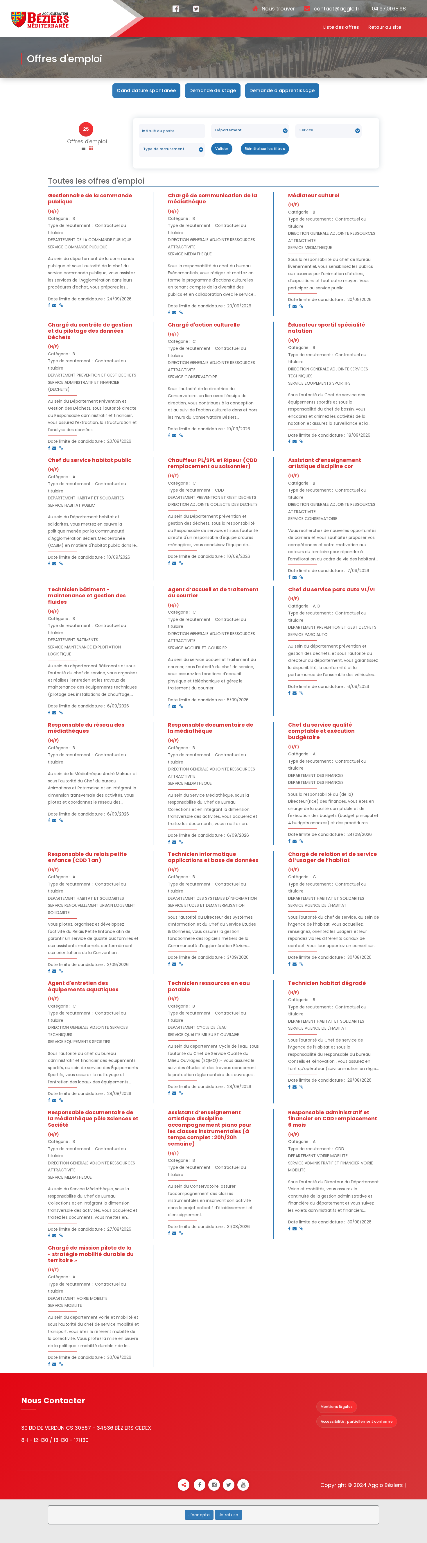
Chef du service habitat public (89, 460)
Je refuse (228, 1515)
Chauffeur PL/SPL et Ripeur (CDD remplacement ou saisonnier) (212, 463)
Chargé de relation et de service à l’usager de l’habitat (332, 857)
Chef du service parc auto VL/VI (331, 589)
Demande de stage (212, 90)
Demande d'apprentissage (282, 90)
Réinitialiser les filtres (265, 148)
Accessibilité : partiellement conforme (357, 1421)
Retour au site (384, 27)
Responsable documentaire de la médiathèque (210, 728)
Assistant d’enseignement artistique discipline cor (324, 463)
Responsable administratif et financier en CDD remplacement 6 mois (332, 1118)
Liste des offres (341, 27)
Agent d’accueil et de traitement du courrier (213, 592)
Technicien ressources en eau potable (209, 986)
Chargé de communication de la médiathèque (212, 198)
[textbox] (249, 130)
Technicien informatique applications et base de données (213, 857)
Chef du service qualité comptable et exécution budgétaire (321, 731)
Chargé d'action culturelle (204, 324)
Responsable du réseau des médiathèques (86, 728)
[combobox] (250, 131)
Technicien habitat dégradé (327, 983)
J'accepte (199, 1515)
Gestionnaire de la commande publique (90, 198)
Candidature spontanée (146, 90)
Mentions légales (337, 1406)
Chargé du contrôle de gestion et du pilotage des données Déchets (90, 331)
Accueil (233, 58)
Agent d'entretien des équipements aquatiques (83, 986)
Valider (221, 148)
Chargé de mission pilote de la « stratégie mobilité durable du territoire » (91, 1254)
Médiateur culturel (313, 195)
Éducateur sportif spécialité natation (326, 328)
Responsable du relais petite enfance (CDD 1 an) (87, 857)
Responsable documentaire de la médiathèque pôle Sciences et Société (93, 1118)
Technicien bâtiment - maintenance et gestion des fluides (87, 595)
